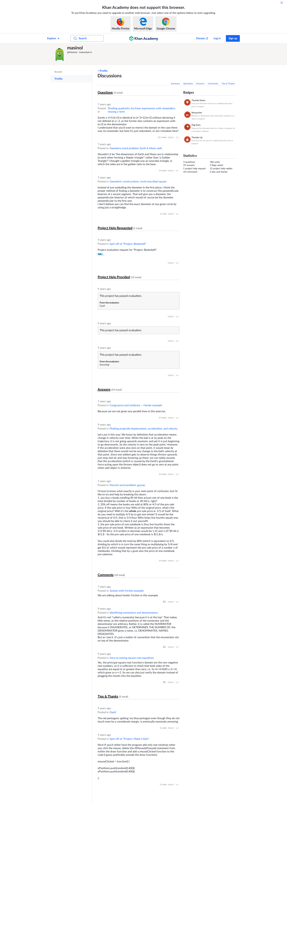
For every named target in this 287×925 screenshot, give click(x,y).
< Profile (102, 71)
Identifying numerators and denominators (134, 612)
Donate (200, 38)
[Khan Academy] (143, 38)
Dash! (113, 712)
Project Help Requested (115, 228)
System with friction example (127, 590)
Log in (217, 38)
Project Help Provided (114, 277)
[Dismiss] (281, 2)
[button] (59, 54)
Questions (188, 84)
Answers (200, 84)
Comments (213, 84)
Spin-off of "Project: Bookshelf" (128, 244)
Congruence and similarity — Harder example (136, 405)
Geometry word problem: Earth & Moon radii (136, 148)
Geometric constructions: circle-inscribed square (138, 181)
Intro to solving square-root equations (132, 658)
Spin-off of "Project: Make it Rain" (129, 739)
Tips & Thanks (228, 84)
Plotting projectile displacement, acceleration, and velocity (144, 428)
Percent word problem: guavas (127, 485)
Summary (175, 84)
